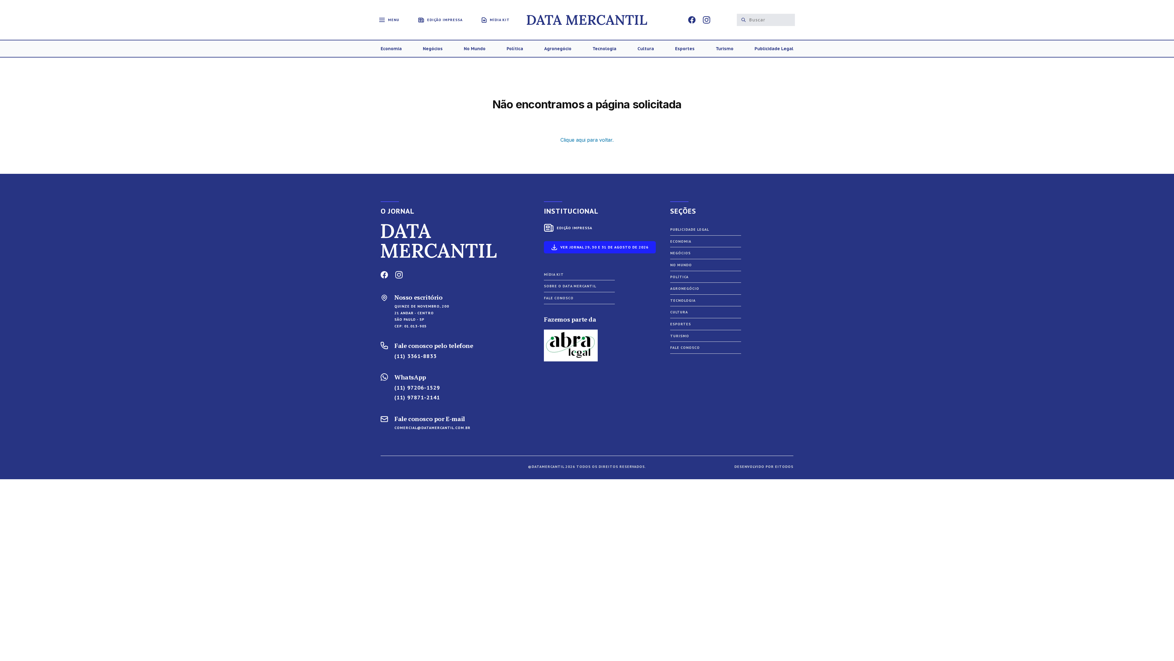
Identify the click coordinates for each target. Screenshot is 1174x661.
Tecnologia (683, 300)
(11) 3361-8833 (415, 356)
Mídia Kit (554, 274)
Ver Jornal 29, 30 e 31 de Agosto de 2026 (604, 247)
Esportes (680, 324)
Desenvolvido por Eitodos (763, 466)
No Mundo (681, 265)
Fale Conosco (685, 347)
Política (679, 276)
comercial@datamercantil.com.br (432, 427)
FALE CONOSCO (559, 298)
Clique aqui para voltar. (587, 140)
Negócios (680, 253)
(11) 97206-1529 (417, 387)
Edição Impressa (574, 228)
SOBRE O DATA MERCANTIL (570, 286)
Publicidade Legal (689, 229)
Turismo (679, 336)
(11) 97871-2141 (417, 397)
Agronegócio (684, 288)
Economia (680, 241)
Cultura (679, 312)
